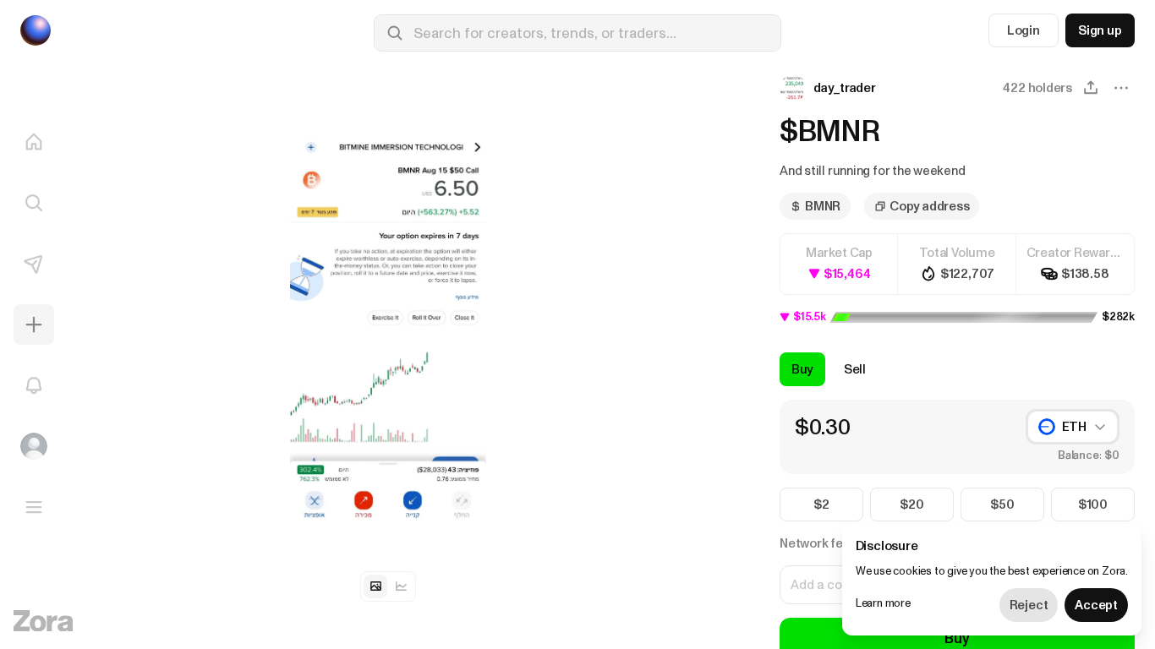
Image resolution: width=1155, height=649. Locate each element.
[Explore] (34, 203)
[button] (829, 87)
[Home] (34, 142)
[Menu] (34, 507)
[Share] (1090, 87)
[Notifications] (34, 385)
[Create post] (34, 324)
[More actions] (1121, 87)
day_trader (844, 87)
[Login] (34, 446)
